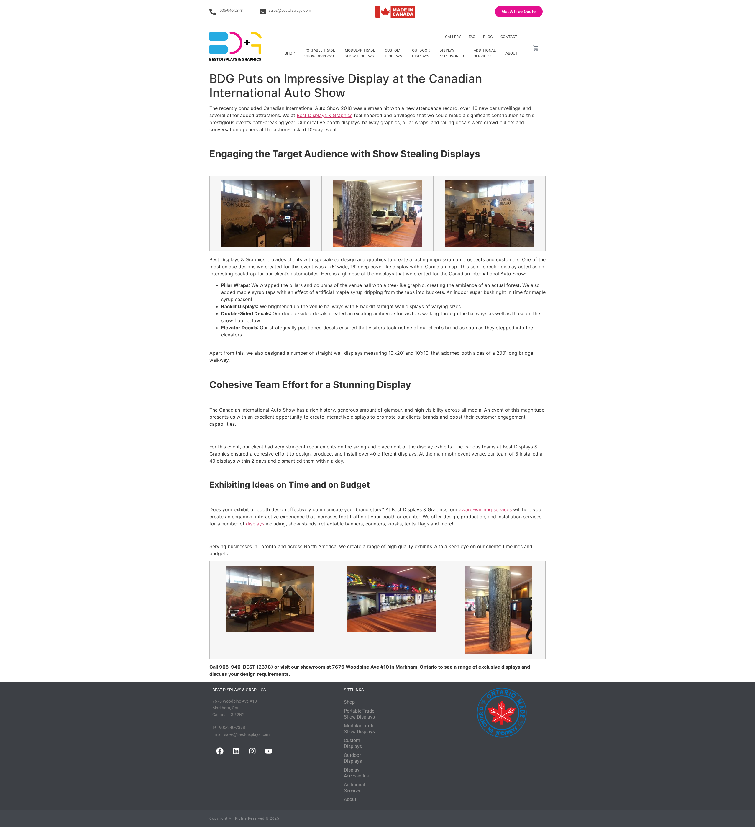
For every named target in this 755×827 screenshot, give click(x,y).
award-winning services (485, 509)
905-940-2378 (231, 10)
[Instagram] (252, 751)
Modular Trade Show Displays (360, 53)
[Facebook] (219, 751)
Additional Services (485, 53)
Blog (488, 36)
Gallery (453, 36)
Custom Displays (393, 53)
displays (255, 524)
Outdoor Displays (421, 53)
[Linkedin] (236, 751)
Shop (290, 53)
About (511, 53)
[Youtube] (268, 751)
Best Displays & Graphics (324, 115)
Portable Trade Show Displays (319, 53)
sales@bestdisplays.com (290, 10)
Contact (508, 36)
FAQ (472, 36)
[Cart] (535, 48)
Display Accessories (451, 53)
